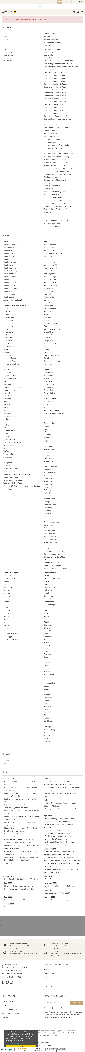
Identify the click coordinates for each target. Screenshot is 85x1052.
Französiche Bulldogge (12, 376)
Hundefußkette (9, 291)
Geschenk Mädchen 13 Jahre (55, 87)
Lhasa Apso (7, 402)
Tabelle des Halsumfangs (13, 483)
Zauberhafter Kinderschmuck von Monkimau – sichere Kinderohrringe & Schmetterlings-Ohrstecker (21, 860)
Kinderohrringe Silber (52, 224)
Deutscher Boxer (9, 361)
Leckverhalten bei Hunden (13, 480)
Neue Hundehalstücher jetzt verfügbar (19, 889)
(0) (81, 2)
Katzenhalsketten (51, 285)
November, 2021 (50, 883)
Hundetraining (8, 265)
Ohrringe (47, 510)
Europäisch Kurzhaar (52, 329)
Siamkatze (48, 381)
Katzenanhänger (50, 271)
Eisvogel (47, 645)
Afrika (5, 599)
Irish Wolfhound (9, 390)
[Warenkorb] (82, 12)
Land (5, 619)
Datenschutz (8, 52)
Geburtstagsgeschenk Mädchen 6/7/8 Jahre (61, 67)
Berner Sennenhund (11, 323)
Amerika (6, 602)
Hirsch (46, 666)
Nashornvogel (49, 698)
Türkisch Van (49, 402)
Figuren (7, 745)
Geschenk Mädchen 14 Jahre (55, 90)
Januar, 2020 (8, 904)
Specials (6, 466)
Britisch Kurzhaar (50, 309)
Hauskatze (48, 338)
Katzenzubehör (50, 245)
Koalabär (47, 671)
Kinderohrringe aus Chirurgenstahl (57, 145)
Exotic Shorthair (50, 332)
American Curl (49, 297)
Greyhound (7, 381)
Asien (5, 608)
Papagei (47, 709)
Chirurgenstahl (49, 531)
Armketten (48, 481)
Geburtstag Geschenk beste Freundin (58, 64)
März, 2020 (7, 897)
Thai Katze (48, 396)
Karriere (47, 36)
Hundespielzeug (9, 262)
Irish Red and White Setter (13, 387)
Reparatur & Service (10, 492)
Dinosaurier (48, 446)
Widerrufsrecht (9, 55)
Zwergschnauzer (9, 460)
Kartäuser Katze (50, 344)
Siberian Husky (9, 440)
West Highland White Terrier (13, 445)
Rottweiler (7, 425)
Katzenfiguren (49, 274)
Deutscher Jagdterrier (11, 364)
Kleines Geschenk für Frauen (55, 160)
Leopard (47, 686)
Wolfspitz (7, 451)
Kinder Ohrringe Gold (52, 139)
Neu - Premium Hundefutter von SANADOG (21, 879)
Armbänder (48, 478)
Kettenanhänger (9, 294)
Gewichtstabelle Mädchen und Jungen (58, 119)
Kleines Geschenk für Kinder (54, 165)
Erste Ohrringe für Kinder (53, 551)
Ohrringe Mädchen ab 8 (53, 186)
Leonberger (7, 399)
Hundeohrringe (9, 285)
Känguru (47, 680)
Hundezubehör (9, 245)
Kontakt (73, 2)
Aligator (47, 613)
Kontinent (7, 596)
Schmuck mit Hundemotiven (55, 203)
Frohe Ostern (50, 879)
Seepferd (47, 733)
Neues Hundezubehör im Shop (16, 907)
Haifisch (47, 663)
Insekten (47, 435)
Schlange (47, 727)
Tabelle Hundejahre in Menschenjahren (58, 125)
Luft (5, 622)
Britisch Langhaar (50, 312)
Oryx (46, 703)
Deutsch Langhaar (10, 355)
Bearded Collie (8, 317)
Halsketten (48, 493)
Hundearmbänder (10, 288)
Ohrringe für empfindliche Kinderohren (58, 174)
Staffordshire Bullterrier (12, 442)
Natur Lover (7, 761)
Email (30, 953)
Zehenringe (48, 525)
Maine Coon (48, 349)
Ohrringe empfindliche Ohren (55, 557)
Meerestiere (48, 438)
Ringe (46, 516)
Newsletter (48, 45)
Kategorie (7, 576)
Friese (46, 581)
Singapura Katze (50, 387)
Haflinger (47, 584)
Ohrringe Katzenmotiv (52, 177)
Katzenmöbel (49, 250)
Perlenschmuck (50, 540)
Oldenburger (48, 596)
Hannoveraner (49, 587)
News (66, 2)
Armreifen (48, 484)
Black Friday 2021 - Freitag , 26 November (61, 886)
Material (47, 528)
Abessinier (48, 294)
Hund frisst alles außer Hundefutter (17, 474)
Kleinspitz (7, 393)
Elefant (47, 648)
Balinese (47, 300)
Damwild (47, 631)
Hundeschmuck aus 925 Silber (56, 128)
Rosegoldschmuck (51, 542)
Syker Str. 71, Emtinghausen (16, 967)
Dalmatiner (7, 352)
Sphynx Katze (49, 393)
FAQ (59, 2)
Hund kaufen (49, 122)
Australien (7, 610)
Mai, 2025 (48, 800)
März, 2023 (7, 883)
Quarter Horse (49, 599)
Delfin (46, 634)
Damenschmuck (50, 467)
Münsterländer (8, 413)
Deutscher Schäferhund (12, 367)
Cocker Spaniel (9, 347)
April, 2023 (48, 876)
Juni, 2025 (48, 779)
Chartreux (48, 317)
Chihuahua (7, 341)
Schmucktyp (49, 476)
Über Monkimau (50, 34)
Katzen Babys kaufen (52, 133)
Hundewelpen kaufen (52, 131)
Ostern (46, 452)
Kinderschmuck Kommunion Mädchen (58, 154)
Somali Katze (49, 390)
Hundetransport (9, 268)
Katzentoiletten (50, 248)
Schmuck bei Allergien (52, 566)
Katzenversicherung (51, 410)
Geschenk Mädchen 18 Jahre (55, 102)
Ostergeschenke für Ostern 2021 (57, 893)
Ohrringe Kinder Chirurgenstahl (55, 180)
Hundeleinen (8, 250)
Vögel (46, 441)
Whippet (6, 448)
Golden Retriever (9, 379)
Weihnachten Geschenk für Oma (56, 215)
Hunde (46, 426)
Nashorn (47, 695)
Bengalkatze (49, 303)
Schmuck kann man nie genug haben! (59, 900)
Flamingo (47, 654)
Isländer (47, 593)
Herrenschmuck (50, 470)
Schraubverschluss (51, 522)
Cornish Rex (48, 320)
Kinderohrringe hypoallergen (54, 148)
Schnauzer (7, 428)
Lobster (47, 689)
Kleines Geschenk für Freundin (55, 163)
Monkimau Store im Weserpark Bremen (19, 886)
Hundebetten (8, 256)
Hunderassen (8, 297)
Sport (46, 464)
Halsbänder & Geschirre (12, 248)
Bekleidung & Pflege (51, 265)
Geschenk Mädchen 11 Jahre (55, 81)
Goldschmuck (49, 534)
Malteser (6, 405)
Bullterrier (7, 335)
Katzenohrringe (50, 277)
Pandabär (47, 706)
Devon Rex (48, 326)
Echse (46, 640)
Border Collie (8, 332)
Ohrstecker (48, 513)
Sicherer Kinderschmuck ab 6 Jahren (58, 206)
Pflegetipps (7, 489)
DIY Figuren (7, 631)
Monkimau (7, 763)
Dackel (5, 349)
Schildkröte (48, 721)
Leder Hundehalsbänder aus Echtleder (58, 168)
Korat (46, 347)
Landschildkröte (50, 683)
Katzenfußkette (50, 282)
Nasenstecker (49, 499)
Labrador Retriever (10, 396)
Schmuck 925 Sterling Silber (55, 192)
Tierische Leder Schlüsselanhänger (57, 209)
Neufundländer (9, 416)
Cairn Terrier (7, 338)
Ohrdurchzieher (50, 505)
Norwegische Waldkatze (53, 355)
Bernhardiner (8, 326)
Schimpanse (49, 724)
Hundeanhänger (9, 277)
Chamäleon (48, 625)
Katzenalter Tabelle (51, 136)
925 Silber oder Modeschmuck (55, 49)
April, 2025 (48, 816)
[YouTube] (7, 983)
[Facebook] (3, 983)
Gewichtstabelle (9, 472)
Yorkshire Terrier (9, 454)
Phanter (47, 712)
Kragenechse (49, 674)
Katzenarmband (50, 280)
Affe (45, 610)
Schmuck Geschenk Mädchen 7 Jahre (58, 200)
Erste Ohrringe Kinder (52, 58)
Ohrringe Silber (49, 189)
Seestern (47, 736)
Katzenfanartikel (50, 268)
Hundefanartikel (9, 274)
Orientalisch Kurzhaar (52, 361)
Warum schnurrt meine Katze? (55, 413)
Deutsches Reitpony (52, 578)
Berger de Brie (8, 320)
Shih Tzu (6, 437)
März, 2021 (48, 890)
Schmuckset (49, 519)
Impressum (7, 61)
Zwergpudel (7, 457)
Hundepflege (8, 259)
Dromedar (48, 637)
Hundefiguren (8, 280)
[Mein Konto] (78, 12)
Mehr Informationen (13, 1043)
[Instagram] (11, 983)
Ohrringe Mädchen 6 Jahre (54, 183)
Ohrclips (47, 502)
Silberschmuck (49, 545)
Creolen (47, 487)
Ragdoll (47, 370)
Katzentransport (50, 259)
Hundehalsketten (10, 282)
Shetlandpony (49, 602)
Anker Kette (48, 52)
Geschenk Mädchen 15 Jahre (55, 93)
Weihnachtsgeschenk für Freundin (57, 218)
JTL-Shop (47, 1046)
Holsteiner (48, 590)
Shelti (5, 434)
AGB (5, 49)
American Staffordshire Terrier (14, 306)
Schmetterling (49, 730)
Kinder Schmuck (50, 142)
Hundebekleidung (10, 271)
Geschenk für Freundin (53, 227)
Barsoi (5, 309)
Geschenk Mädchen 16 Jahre (55, 96)
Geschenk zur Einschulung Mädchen (58, 116)
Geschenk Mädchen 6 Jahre (54, 104)
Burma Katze (49, 315)
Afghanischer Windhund (12, 300)
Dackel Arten (49, 55)
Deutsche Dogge (9, 358)
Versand (58, 1036)
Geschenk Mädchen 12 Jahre (55, 84)
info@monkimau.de (17, 974)
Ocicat (46, 358)
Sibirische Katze (50, 384)
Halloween (48, 458)
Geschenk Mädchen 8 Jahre (55, 110)
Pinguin (47, 715)
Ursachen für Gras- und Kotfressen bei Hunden (21, 486)
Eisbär (46, 643)
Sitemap (6, 58)
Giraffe (46, 660)
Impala (46, 669)
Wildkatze (47, 405)
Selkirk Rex (48, 379)
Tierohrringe (48, 212)
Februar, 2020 (49, 897)
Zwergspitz (7, 463)
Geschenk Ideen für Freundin (55, 72)
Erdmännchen (49, 651)
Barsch (46, 619)
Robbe (46, 718)
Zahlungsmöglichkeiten (53, 39)
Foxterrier (7, 373)
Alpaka (46, 616)
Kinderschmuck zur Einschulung (56, 157)
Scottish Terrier (9, 431)
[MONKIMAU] (42, 6)
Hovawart (7, 384)
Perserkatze (48, 364)
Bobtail (6, 329)
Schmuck (47, 420)
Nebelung (47, 352)
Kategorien (8, 12)
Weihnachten (49, 461)
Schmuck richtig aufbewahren (55, 569)
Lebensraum (8, 616)
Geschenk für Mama (51, 70)
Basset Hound (8, 312)
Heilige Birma (49, 341)
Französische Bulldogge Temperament (58, 61)
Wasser (6, 625)
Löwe (46, 692)
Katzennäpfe (49, 256)
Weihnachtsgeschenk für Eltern (56, 221)
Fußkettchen (49, 490)
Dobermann (7, 370)
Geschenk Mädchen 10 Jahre (55, 75)
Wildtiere (47, 444)
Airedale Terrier (8, 303)
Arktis (5, 605)
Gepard (47, 657)
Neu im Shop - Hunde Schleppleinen (18, 900)
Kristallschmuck (50, 537)
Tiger (46, 738)
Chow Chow (8, 344)
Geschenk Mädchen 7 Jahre (54, 107)
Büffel (46, 622)
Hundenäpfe (8, 253)
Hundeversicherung (10, 477)
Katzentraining (49, 262)
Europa (6, 613)
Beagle (6, 315)
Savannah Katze (50, 376)
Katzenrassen (49, 291)
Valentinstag (49, 449)
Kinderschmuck (50, 151)
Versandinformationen (52, 42)
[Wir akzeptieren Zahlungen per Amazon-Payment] (43, 1030)
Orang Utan (48, 701)
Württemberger (50, 605)
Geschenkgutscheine (11, 469)
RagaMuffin (48, 367)
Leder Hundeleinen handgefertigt (56, 171)
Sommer (47, 455)
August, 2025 (8, 779)
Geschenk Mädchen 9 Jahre (54, 113)
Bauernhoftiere (50, 423)
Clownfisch (48, 628)
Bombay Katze (49, 306)
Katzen (46, 429)
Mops (5, 410)
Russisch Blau (49, 373)
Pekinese (6, 419)
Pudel (5, 422)
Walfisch (47, 741)
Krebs (46, 677)
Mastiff (6, 408)
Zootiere (6, 593)
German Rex (48, 335)
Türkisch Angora (50, 399)
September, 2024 (50, 849)
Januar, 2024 (8, 876)
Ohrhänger (48, 508)
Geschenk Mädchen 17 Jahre (55, 99)
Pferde (46, 432)
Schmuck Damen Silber (53, 197)
